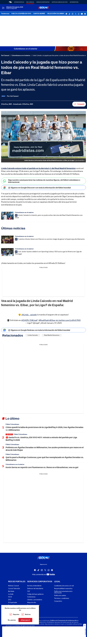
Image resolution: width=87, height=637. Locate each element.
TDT (28, 591)
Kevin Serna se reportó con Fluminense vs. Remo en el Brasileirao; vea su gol (42, 467)
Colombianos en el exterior (21, 55)
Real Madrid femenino (51, 335)
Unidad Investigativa (43, 2)
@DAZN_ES (26, 320)
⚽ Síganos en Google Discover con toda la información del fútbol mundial (39, 188)
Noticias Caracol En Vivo (60, 2)
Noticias (28, 614)
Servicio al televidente (34, 585)
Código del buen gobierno (35, 594)
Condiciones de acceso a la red (64, 585)
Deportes (16, 614)
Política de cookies (60, 595)
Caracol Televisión (14, 588)
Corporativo (58, 601)
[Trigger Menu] (3, 8)
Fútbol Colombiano (12, 424)
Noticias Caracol (13, 585)
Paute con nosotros (33, 605)
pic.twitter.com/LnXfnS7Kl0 (68, 320)
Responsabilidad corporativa (63, 588)
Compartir (80, 104)
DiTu (9, 599)
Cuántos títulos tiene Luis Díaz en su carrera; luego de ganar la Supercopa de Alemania (51, 239)
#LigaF (35, 320)
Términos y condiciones (61, 598)
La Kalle (10, 594)
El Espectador (12, 602)
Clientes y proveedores (34, 599)
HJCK (10, 597)
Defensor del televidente (35, 588)
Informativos (74, 2)
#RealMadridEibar (47, 320)
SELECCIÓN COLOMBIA (55, 14)
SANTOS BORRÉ (39, 14)
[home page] (10, 2)
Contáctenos (31, 597)
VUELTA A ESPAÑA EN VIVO (21, 14)
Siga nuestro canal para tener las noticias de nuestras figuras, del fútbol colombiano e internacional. (44, 181)
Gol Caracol (30, 2)
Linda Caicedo (33, 335)
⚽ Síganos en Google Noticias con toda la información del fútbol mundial (39, 330)
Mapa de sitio (31, 602)
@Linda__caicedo (29, 314)
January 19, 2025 (54, 323)
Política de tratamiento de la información (63, 592)
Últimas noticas (19, 2)
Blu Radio (11, 591)
